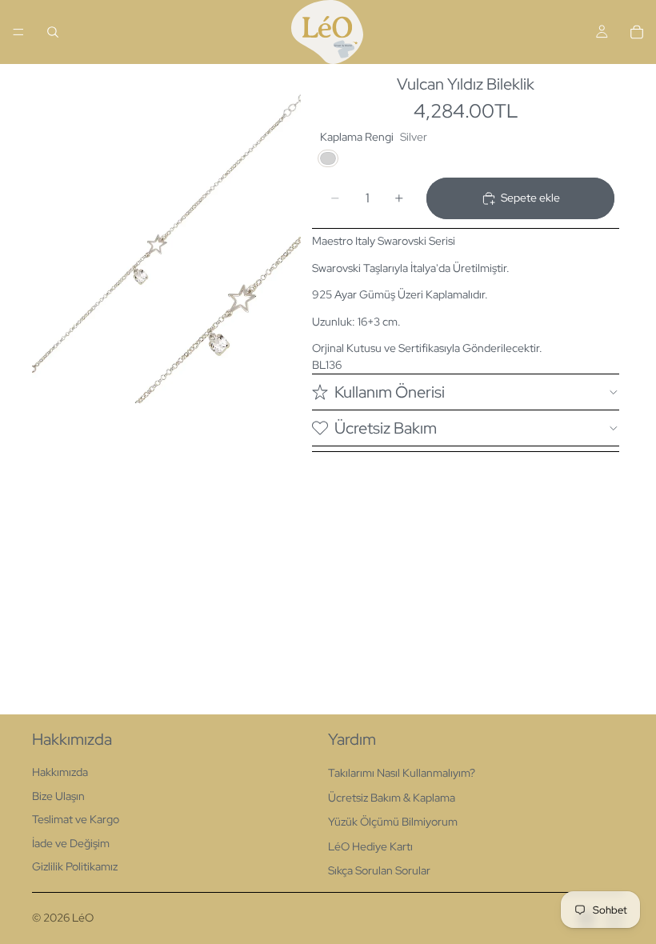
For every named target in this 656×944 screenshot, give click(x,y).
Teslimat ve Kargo (75, 819)
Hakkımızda (60, 772)
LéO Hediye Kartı (370, 846)
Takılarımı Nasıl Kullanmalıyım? (401, 773)
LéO (83, 917)
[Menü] (18, 32)
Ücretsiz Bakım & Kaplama (391, 797)
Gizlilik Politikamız (75, 866)
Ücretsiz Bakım (385, 428)
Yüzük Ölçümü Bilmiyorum (393, 821)
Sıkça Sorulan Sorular (379, 870)
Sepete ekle (530, 197)
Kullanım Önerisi (389, 392)
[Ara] (52, 32)
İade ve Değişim (71, 843)
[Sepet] (636, 32)
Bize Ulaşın (58, 796)
